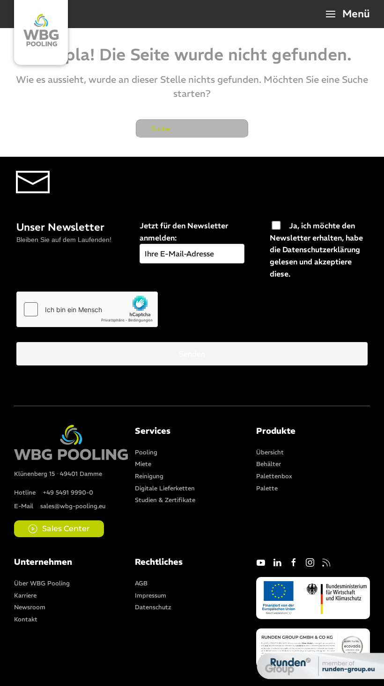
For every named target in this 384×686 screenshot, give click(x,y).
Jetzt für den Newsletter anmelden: (184, 231)
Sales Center (66, 528)
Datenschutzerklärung (321, 249)
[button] (348, 14)
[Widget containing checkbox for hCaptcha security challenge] (87, 309)
